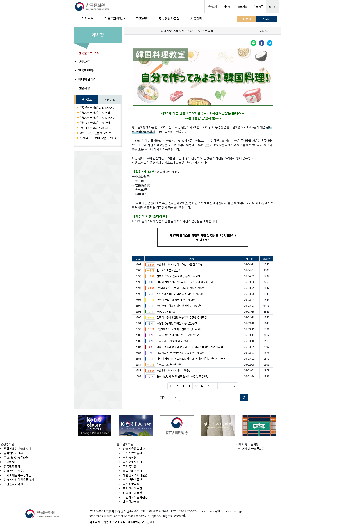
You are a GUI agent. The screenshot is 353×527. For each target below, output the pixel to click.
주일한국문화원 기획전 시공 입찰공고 (177, 323)
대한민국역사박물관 (135, 475)
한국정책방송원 (132, 493)
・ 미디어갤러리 (85, 79)
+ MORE (110, 99)
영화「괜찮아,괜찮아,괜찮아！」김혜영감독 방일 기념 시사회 (190, 347)
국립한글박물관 (132, 479)
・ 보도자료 (82, 61)
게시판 (227, 6)
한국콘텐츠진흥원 (15, 470)
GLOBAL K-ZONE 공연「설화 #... (99, 138)
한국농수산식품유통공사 (19, 479)
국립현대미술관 (132, 488)
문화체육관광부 (13, 453)
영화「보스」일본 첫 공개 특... (96, 133)
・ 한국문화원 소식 (87, 53)
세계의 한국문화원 (253, 448)
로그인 (272, 6)
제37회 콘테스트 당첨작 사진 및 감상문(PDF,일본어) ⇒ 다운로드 (203, 237)
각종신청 (142, 18)
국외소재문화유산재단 (17, 475)
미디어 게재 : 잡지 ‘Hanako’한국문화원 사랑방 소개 (185, 282)
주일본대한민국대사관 (17, 448)
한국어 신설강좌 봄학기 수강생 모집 (176, 300)
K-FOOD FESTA (166, 311)
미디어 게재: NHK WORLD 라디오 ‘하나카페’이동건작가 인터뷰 (191, 358)
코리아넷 (9, 462)
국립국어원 (130, 457)
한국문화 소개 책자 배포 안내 (172, 341)
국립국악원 (130, 466)
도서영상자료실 (169, 18)
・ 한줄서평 (82, 88)
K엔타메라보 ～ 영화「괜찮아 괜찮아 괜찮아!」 (182, 288)
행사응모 (87, 99)
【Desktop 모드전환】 (140, 522)
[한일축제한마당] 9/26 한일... (96, 123)
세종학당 (196, 18)
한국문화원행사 (114, 18)
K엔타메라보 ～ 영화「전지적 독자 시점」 (179, 329)
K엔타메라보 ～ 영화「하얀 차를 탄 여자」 (180, 264)
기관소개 (87, 18)
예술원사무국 (131, 501)
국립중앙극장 (131, 484)
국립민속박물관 (132, 470)
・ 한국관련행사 (85, 70)
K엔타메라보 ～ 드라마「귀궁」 (174, 370)
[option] (94, 425)
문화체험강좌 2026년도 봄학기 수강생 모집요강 (182, 376)
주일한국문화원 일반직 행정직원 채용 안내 (180, 305)
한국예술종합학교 (134, 448)
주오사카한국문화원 (16, 457)
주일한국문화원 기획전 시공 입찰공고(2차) (180, 294)
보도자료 (242, 6)
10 (227, 386)
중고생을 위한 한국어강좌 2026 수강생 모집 (180, 353)
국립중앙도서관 (132, 462)
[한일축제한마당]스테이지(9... (96, 128)
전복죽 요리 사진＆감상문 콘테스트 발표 (178, 276)
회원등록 (258, 6)
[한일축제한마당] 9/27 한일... (96, 112)
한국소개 (212, 6)
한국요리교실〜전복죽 (169, 364)
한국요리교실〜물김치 (169, 270)
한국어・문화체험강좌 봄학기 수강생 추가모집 (182, 317)
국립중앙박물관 (132, 453)
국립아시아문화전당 (135, 497)
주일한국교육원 (13, 484)
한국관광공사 (12, 466)
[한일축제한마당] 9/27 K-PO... (97, 107)
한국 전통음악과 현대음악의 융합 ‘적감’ (178, 335)
